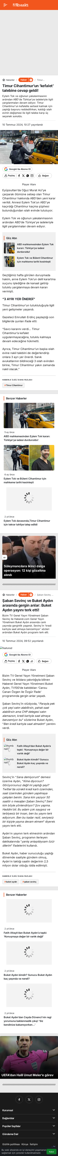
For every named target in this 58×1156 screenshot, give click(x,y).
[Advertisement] (29, 41)
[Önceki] (4, 557)
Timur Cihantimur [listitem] (13, 385)
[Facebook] (19, 1099)
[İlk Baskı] (20, 4)
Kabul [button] (51, 1152)
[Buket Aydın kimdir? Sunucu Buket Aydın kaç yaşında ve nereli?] (29, 763)
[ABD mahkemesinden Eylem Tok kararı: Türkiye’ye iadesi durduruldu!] (29, 248)
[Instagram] (39, 1099)
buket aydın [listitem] (10, 881)
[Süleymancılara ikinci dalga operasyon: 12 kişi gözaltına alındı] (29, 557)
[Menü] (5, 5)
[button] (30, 80)
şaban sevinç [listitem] (30, 881)
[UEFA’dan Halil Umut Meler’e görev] (29, 1057)
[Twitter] (29, 1099)
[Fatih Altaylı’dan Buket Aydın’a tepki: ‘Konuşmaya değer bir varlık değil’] (29, 749)
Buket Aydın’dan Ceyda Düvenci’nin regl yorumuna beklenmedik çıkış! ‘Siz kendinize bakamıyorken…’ (27, 1021)
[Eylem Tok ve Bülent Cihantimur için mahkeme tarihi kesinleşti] (29, 261)
